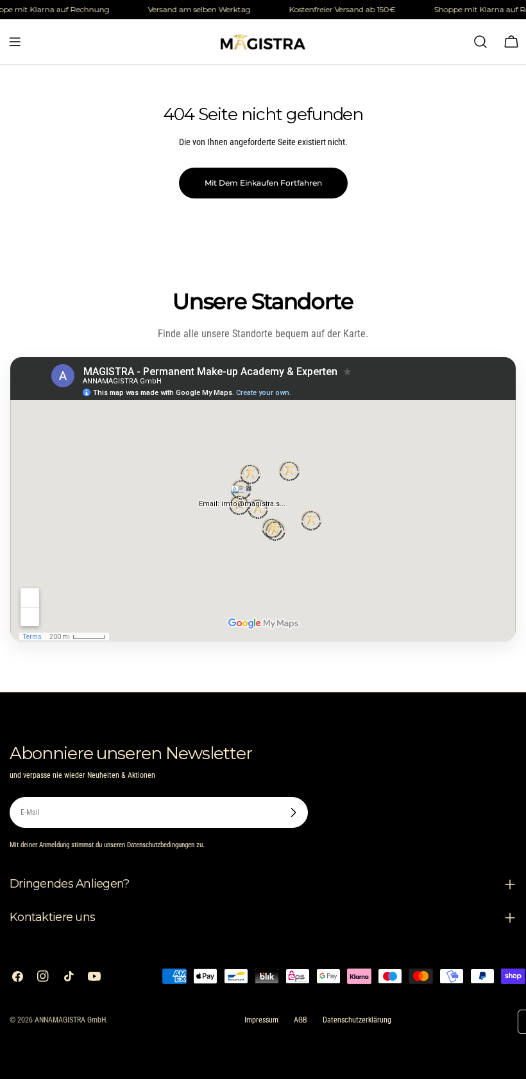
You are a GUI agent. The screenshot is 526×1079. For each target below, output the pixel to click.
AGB (300, 1019)
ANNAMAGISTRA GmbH (70, 1019)
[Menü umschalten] (15, 42)
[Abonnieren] (293, 812)
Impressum (261, 1019)
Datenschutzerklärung (357, 1019)
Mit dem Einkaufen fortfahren (263, 183)
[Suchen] (480, 42)
